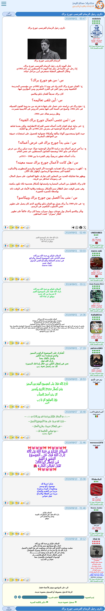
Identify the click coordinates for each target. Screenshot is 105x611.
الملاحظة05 (97, 479)
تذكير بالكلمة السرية (39, 602)
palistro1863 (97, 348)
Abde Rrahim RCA (96, 284)
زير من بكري (96, 379)
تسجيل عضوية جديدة (67, 602)
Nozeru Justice (96, 508)
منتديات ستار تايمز (83, 3)
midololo (96, 19)
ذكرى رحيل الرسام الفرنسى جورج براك (82, 14)
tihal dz (96, 539)
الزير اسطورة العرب (96, 412)
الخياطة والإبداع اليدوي (83, 6)
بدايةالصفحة (8, 608)
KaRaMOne (96, 315)
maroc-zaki (96, 251)
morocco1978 (96, 443)
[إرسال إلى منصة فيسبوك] (80, 227)
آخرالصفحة (8, 14)
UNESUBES (96, 233)
